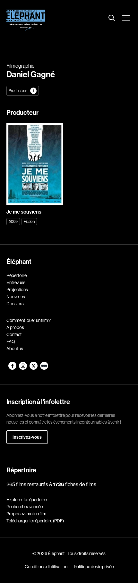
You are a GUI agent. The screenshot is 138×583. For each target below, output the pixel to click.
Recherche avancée (24, 507)
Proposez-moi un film (26, 514)
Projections (17, 289)
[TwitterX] (34, 368)
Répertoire (16, 275)
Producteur (21, 90)
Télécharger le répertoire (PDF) (35, 521)
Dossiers (15, 304)
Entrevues (15, 282)
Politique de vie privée (94, 567)
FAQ (10, 341)
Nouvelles (15, 297)
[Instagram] (23, 368)
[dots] (44, 368)
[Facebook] (12, 368)
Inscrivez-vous (27, 437)
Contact (14, 334)
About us (14, 348)
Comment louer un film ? (28, 320)
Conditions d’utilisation (46, 567)
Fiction (29, 221)
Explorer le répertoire (26, 500)
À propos (15, 327)
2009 (13, 221)
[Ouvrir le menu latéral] (126, 18)
